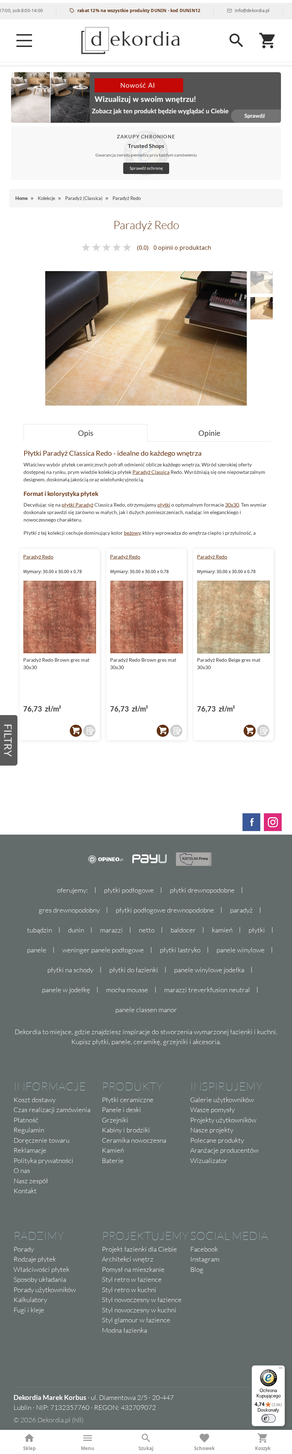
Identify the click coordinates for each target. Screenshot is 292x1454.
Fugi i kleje (29, 1310)
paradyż (241, 910)
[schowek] (89, 731)
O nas (22, 1170)
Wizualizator (209, 1160)
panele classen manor (146, 1009)
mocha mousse (127, 989)
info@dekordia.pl (236, 10)
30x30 (232, 505)
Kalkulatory (30, 1299)
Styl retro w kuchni (129, 1289)
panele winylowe (241, 950)
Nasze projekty (211, 1130)
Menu (87, 1448)
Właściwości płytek (41, 1269)
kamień (222, 930)
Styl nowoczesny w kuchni (139, 1310)
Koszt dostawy (35, 1099)
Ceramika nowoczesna (134, 1140)
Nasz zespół (31, 1181)
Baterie (113, 1160)
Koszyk (263, 1448)
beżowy (132, 533)
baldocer (183, 930)
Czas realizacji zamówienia (52, 1109)
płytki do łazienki (133, 970)
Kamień (113, 1150)
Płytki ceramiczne (127, 1099)
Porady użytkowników (45, 1289)
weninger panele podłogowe (103, 950)
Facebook (204, 1249)
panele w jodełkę (66, 989)
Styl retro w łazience (132, 1279)
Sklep (29, 1448)
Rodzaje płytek (35, 1259)
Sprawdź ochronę (146, 168)
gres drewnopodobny (69, 910)
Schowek (204, 1448)
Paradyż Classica (151, 472)
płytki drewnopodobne (202, 890)
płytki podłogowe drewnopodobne (165, 910)
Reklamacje (30, 1150)
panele (36, 950)
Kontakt (25, 1190)
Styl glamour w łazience (136, 1320)
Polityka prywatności (43, 1160)
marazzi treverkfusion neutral (207, 989)
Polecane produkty (217, 1140)
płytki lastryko (180, 950)
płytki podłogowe (129, 890)
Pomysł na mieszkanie (133, 1269)
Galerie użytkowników (222, 1099)
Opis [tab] (85, 432)
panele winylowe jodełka (209, 970)
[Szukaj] (236, 40)
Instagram (204, 1259)
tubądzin (39, 930)
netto (147, 930)
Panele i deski (121, 1109)
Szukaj (146, 1448)
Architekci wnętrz (127, 1259)
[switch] (268, 1418)
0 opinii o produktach (182, 248)
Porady (24, 1249)
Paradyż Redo (38, 557)
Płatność (26, 1120)
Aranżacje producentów (224, 1150)
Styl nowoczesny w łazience (142, 1299)
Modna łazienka (124, 1330)
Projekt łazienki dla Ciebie (139, 1249)
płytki (163, 505)
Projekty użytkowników (223, 1120)
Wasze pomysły (212, 1109)
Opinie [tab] (209, 432)
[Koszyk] (267, 40)
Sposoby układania (40, 1279)
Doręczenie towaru (41, 1140)
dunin (76, 930)
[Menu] (24, 40)
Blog (196, 1269)
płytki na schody (70, 970)
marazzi (111, 930)
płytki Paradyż (77, 505)
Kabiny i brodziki (126, 1130)
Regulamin (29, 1130)
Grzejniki (115, 1120)
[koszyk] (76, 731)
